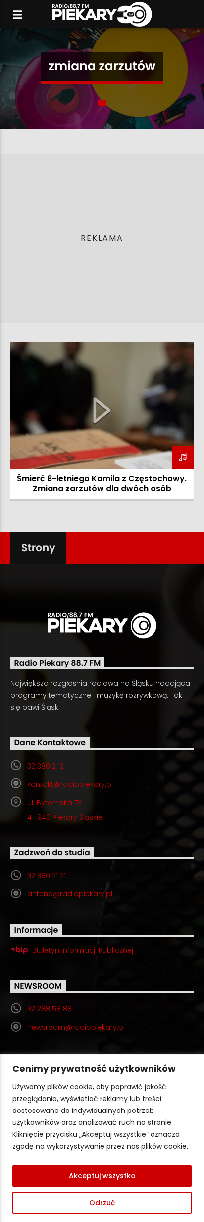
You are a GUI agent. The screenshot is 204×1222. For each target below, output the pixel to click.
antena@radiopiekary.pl (69, 894)
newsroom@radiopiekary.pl (76, 1027)
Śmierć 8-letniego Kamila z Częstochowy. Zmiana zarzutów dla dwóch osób (102, 483)
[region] (102, 1138)
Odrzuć (102, 1203)
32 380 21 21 (46, 766)
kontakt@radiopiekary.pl (70, 784)
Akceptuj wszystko (102, 1176)
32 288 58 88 (49, 1009)
